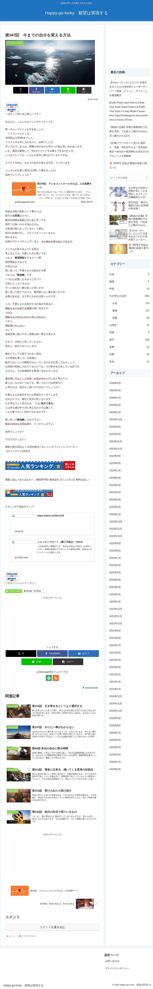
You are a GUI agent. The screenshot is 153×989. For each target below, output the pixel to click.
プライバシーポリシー (117, 968)
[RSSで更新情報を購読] (56, 678)
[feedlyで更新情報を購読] (49, 678)
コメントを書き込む (52, 927)
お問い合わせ (112, 961)
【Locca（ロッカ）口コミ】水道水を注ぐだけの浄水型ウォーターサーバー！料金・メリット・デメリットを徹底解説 (128, 89)
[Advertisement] (52, 621)
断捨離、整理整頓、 (34, 591)
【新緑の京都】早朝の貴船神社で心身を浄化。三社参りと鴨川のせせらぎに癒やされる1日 (128, 131)
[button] (83, 90)
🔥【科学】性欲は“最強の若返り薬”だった (128, 165)
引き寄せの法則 (15, 591)
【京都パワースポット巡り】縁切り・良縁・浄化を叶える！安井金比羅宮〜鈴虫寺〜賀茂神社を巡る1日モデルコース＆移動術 (129, 149)
